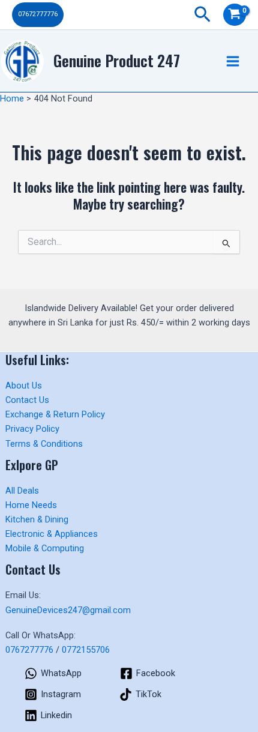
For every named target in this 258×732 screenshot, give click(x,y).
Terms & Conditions (44, 443)
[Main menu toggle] (233, 60)
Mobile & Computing (44, 548)
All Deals (22, 490)
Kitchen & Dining (36, 519)
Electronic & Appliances (51, 533)
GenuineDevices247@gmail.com (68, 610)
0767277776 (29, 649)
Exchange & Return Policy (55, 414)
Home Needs (31, 505)
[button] (38, 14)
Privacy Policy (32, 428)
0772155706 (86, 649)
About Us (23, 385)
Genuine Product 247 (116, 60)
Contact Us (27, 400)
